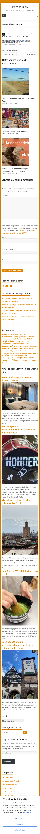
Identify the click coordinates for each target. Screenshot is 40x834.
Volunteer (31, 358)
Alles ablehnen (20, 830)
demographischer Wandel (24, 337)
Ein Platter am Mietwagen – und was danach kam (19, 323)
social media (11, 353)
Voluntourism (17, 360)
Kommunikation (25, 346)
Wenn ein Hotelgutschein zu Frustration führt (17, 379)
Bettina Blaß (20, 7)
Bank (11, 334)
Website (4, 260)
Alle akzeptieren (20, 819)
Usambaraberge (23, 355)
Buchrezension (8, 336)
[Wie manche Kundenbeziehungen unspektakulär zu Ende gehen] (15, 139)
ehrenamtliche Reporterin (11, 344)
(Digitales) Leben (7, 777)
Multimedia (25, 348)
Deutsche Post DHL (6, 339)
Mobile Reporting (8, 792)
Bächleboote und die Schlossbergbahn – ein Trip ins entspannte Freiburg (17, 644)
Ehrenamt (25, 341)
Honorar (30, 344)
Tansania (10, 355)
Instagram (4, 346)
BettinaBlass (5, 103)
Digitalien (30, 339)
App (7, 334)
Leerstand (4, 348)
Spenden (35, 353)
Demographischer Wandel (11, 781)
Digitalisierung (11, 341)
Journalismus (16, 346)
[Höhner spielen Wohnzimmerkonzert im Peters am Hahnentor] (20, 436)
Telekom (17, 355)
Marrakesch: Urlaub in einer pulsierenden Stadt (16, 502)
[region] (20, 815)
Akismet (21, 230)
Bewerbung (15, 334)
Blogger (24, 334)
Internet (9, 346)
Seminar (33, 351)
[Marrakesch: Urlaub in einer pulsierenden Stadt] (20, 506)
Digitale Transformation (19, 339)
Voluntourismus (29, 360)
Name (4, 237)
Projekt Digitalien (11, 351)
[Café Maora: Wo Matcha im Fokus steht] (20, 577)
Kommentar (6, 195)
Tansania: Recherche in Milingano (15, 131)
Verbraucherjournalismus (8, 358)
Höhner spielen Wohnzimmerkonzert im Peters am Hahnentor (18, 429)
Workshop (4, 362)
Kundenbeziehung (33, 346)
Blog (20, 334)
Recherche (19, 351)
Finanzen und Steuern (9, 785)
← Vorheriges (9, 54)
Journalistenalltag (8, 788)
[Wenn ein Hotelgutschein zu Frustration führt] (20, 383)
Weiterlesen (27, 813)
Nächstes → (31, 54)
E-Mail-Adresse (8, 249)
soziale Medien (19, 353)
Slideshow (4, 353)
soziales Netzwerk (27, 353)
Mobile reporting (14, 348)
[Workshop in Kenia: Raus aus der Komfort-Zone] (15, 69)
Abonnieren (8, 762)
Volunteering (7, 360)
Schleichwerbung (26, 351)
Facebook (24, 344)
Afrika (3, 334)
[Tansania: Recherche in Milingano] (15, 109)
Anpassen (20, 824)
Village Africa (22, 357)
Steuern (4, 355)
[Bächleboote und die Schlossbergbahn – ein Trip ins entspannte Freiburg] (20, 651)
